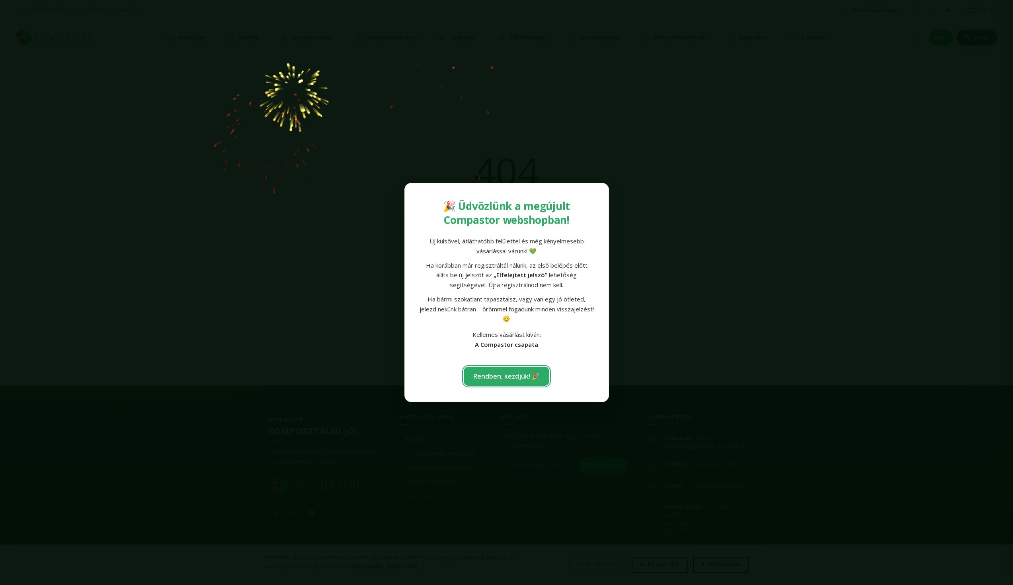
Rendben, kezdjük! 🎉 (506, 376)
